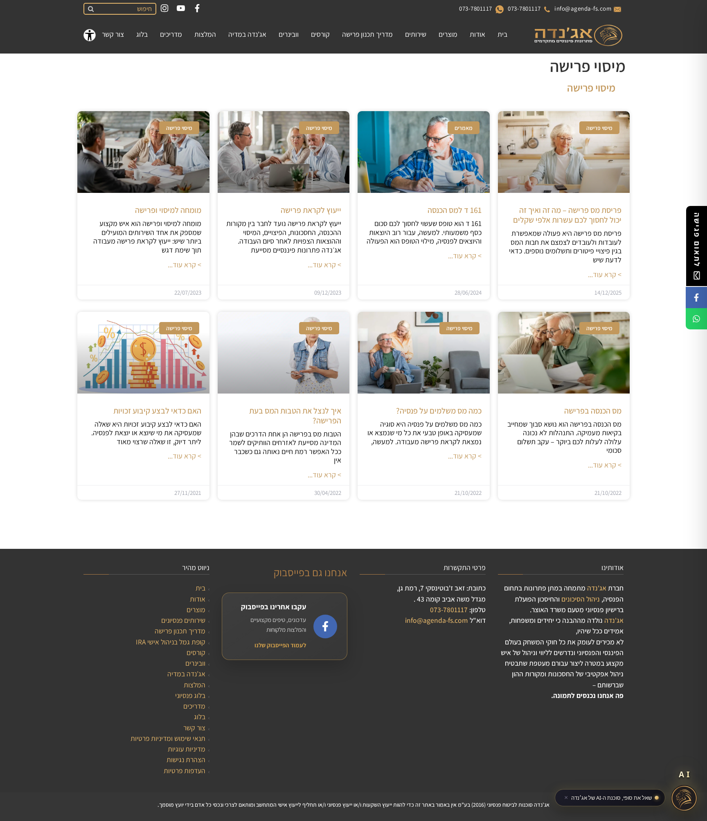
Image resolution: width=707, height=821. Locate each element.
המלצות (194, 684)
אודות (197, 599)
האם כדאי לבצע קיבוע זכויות (157, 410)
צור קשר (194, 727)
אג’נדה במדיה (186, 673)
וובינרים (195, 663)
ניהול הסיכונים (580, 599)
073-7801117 (524, 8)
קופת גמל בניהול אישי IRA (170, 642)
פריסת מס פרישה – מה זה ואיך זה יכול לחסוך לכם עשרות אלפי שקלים (567, 215)
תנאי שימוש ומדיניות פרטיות (168, 738)
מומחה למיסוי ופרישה (168, 210)
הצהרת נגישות (186, 759)
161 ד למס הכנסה (455, 210)
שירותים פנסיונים (183, 620)
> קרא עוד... (604, 274)
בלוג (199, 716)
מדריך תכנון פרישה (180, 630)
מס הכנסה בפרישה (592, 410)
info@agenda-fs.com (582, 8)
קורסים (196, 652)
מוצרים (196, 609)
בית (200, 588)
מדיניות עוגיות (186, 749)
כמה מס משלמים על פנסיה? (439, 410)
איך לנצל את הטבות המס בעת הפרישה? (295, 415)
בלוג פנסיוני (190, 695)
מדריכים (194, 706)
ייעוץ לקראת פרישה (311, 210)
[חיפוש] (89, 9)
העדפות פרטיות (184, 770)
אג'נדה (596, 588)
